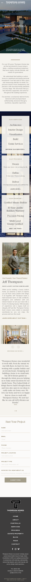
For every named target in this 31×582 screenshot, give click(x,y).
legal (24, 578)
